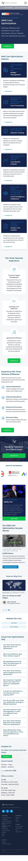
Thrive (17, 821)
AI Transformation (6, 830)
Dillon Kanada (11, 602)
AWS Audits (14, 623)
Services (5, 815)
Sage (3, 835)
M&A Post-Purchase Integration (6, 826)
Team (17, 829)
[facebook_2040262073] (7, 811)
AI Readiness (5, 819)
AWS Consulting (8, 7)
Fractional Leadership (7, 821)
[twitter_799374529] (11, 811)
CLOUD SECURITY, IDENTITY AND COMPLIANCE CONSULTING (11, 550)
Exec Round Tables (6, 843)
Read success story (10, 567)
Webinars (4, 842)
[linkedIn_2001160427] (3, 811)
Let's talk (14, 518)
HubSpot (4, 832)
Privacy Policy (19, 831)
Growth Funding (19, 826)
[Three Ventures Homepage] (9, 3)
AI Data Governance (6, 817)
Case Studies (19, 828)
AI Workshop (5, 828)
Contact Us (8, 46)
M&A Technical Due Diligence (6, 824)
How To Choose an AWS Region (11, 597)
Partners (19, 815)
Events (4, 840)
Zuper (3, 834)
